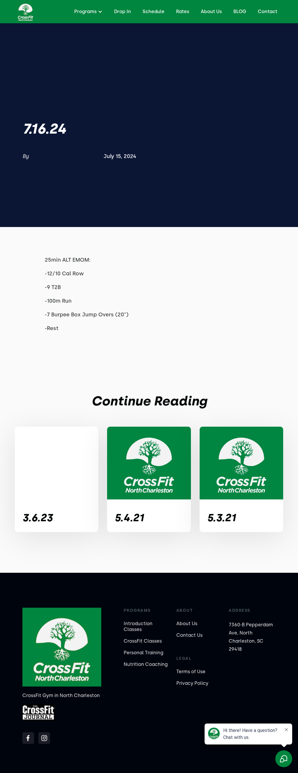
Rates (182, 11)
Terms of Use (190, 671)
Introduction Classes (138, 626)
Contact (267, 11)
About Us (211, 11)
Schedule (153, 11)
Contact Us (189, 635)
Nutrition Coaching (146, 664)
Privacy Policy (192, 683)
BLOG (239, 11)
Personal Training (143, 652)
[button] (87, 11)
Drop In (122, 11)
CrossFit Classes (143, 641)
